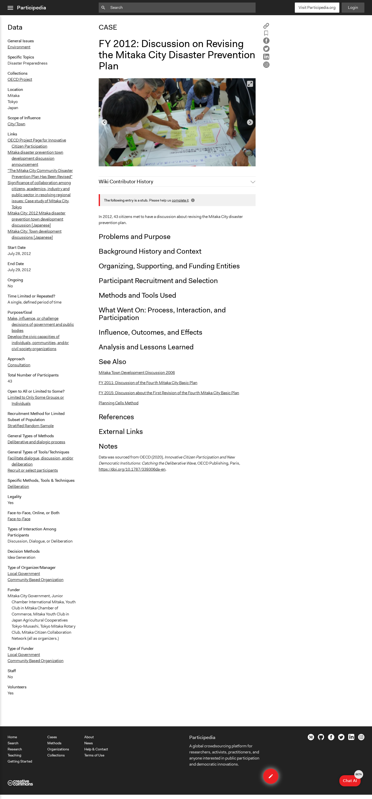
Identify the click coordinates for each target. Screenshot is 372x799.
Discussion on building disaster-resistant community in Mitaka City (160, 160)
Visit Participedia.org (317, 7)
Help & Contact (96, 749)
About (89, 737)
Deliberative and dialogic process (36, 442)
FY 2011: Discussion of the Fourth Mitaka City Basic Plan (148, 382)
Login (353, 7)
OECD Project (20, 79)
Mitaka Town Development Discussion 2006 (137, 372)
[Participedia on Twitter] (341, 739)
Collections (56, 755)
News (88, 743)
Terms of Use (94, 755)
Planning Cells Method (118, 403)
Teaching (14, 755)
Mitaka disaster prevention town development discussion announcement (35, 158)
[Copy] (266, 27)
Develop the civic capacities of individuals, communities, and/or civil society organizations (38, 342)
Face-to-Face (19, 519)
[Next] (250, 122)
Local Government (24, 573)
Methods (54, 743)
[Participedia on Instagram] (361, 739)
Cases (52, 737)
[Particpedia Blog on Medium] (311, 739)
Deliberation (18, 486)
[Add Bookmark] (266, 34)
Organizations (58, 749)
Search (13, 743)
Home (12, 737)
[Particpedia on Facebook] (331, 739)
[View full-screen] (250, 84)
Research (15, 749)
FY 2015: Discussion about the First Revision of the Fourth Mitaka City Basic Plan (169, 392)
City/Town (16, 124)
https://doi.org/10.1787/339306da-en (132, 469)
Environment (19, 47)
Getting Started (20, 761)
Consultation (19, 365)
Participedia (31, 7)
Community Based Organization (36, 579)
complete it (180, 200)
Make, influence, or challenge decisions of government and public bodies (41, 324)
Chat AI (352, 779)
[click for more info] (192, 200)
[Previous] (104, 122)
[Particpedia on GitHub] (321, 738)
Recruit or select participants (33, 470)
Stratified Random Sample (31, 425)
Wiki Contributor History (126, 181)
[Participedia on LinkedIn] (351, 738)
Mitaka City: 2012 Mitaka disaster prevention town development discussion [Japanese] (37, 219)
